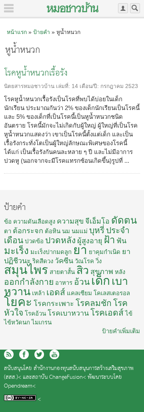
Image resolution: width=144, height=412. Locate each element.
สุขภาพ (101, 272)
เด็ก (100, 280)
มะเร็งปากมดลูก (51, 251)
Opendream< (20, 386)
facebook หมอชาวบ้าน (24, 354)
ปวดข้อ (34, 241)
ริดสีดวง (42, 261)
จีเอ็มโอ (97, 221)
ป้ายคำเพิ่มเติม (121, 331)
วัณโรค (84, 261)
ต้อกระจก (28, 231)
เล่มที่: (64, 86)
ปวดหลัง (60, 240)
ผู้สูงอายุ (89, 241)
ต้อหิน (52, 231)
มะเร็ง (16, 250)
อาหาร (63, 282)
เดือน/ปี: (90, 86)
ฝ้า (109, 239)
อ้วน (82, 281)
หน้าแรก (17, 32)
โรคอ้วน (35, 313)
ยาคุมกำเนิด (104, 251)
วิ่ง (99, 261)
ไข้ (128, 313)
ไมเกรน (42, 322)
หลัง (120, 271)
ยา (80, 249)
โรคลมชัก (94, 303)
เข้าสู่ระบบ (123, 8)
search (135, 8)
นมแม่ (80, 231)
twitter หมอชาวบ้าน (39, 354)
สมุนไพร (26, 269)
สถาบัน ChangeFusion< (59, 377)
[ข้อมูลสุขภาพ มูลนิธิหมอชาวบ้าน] (72, 7)
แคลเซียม (79, 293)
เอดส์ (55, 292)
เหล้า (38, 293)
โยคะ (18, 301)
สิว (82, 270)
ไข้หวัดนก (17, 322)
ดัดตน (124, 220)
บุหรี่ (96, 230)
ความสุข (70, 221)
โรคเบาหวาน (68, 313)
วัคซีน (64, 261)
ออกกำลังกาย (29, 281)
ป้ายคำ (41, 32)
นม (66, 231)
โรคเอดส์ (107, 312)
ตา (7, 231)
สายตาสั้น (62, 271)
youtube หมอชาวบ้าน (54, 354)
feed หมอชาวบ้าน (9, 354)
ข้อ (8, 221)
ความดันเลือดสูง (34, 221)
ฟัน (121, 241)
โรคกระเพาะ (54, 304)
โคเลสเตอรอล (112, 293)
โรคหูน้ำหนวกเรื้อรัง (36, 73)
